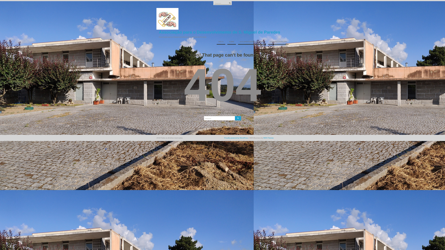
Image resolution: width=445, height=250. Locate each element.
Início (221, 42)
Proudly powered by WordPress (236, 138)
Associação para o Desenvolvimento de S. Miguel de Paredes (219, 32)
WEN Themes (268, 138)
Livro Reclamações (278, 42)
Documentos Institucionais (252, 42)
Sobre (231, 42)
